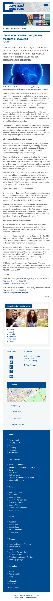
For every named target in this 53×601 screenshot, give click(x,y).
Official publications (16, 480)
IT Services (13, 495)
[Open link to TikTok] (10, 362)
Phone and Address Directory (20, 544)
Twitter (11, 330)
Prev (7, 20)
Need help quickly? (16, 560)
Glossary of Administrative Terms (21, 478)
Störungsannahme (16, 554)
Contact (29, 352)
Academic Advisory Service (19, 500)
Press (11, 549)
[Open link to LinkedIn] (10, 367)
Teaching (12, 448)
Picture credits (14, 574)
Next (45, 20)
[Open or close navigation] (46, 5)
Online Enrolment (15, 530)
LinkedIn (11, 332)
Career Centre (14, 510)
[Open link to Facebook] (10, 371)
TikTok (11, 341)
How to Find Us (14, 547)
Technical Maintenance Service (21, 557)
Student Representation (18, 508)
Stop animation (43, 24)
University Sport (15, 497)
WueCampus (14, 524)
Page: (9, 588)
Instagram (12, 339)
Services (12, 487)
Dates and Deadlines (17, 465)
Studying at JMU (15, 442)
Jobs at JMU (13, 472)
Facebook (12, 337)
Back (47, 297)
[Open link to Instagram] (10, 357)
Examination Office (16, 502)
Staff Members (14, 475)
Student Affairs (14, 505)
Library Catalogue (15, 532)
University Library (15, 492)
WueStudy (12, 522)
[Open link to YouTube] (10, 376)
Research (12, 445)
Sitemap (12, 571)
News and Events (13, 29)
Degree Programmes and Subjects (22, 467)
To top (11, 576)
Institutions (13, 450)
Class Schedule (15, 527)
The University (14, 440)
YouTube (11, 334)
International (13, 453)
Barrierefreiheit (31, 598)
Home (11, 435)
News (24, 29)
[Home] (3, 29)
